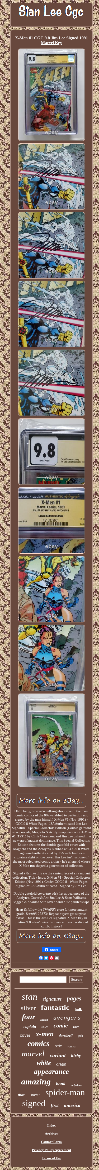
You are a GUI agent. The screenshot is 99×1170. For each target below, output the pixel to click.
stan (29, 996)
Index (51, 1125)
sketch (44, 1019)
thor (21, 1095)
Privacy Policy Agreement (51, 1150)
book (60, 1083)
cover (25, 1035)
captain (29, 1026)
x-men (45, 1034)
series (58, 1046)
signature (52, 999)
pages (74, 998)
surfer (35, 1095)
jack (80, 1036)
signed (33, 1103)
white (44, 1062)
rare (76, 1027)
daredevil (66, 1036)
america (72, 1105)
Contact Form (51, 1142)
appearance (51, 1071)
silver (28, 1007)
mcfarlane (76, 1085)
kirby (76, 1055)
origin (61, 1064)
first (55, 1105)
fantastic (55, 1007)
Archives (51, 1134)
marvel (33, 1053)
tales (44, 1027)
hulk (78, 1009)
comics (38, 1043)
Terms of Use (51, 1158)
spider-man (65, 1092)
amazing (36, 1081)
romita (72, 1046)
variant (58, 1055)
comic (61, 1025)
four (28, 1017)
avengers (67, 1018)
